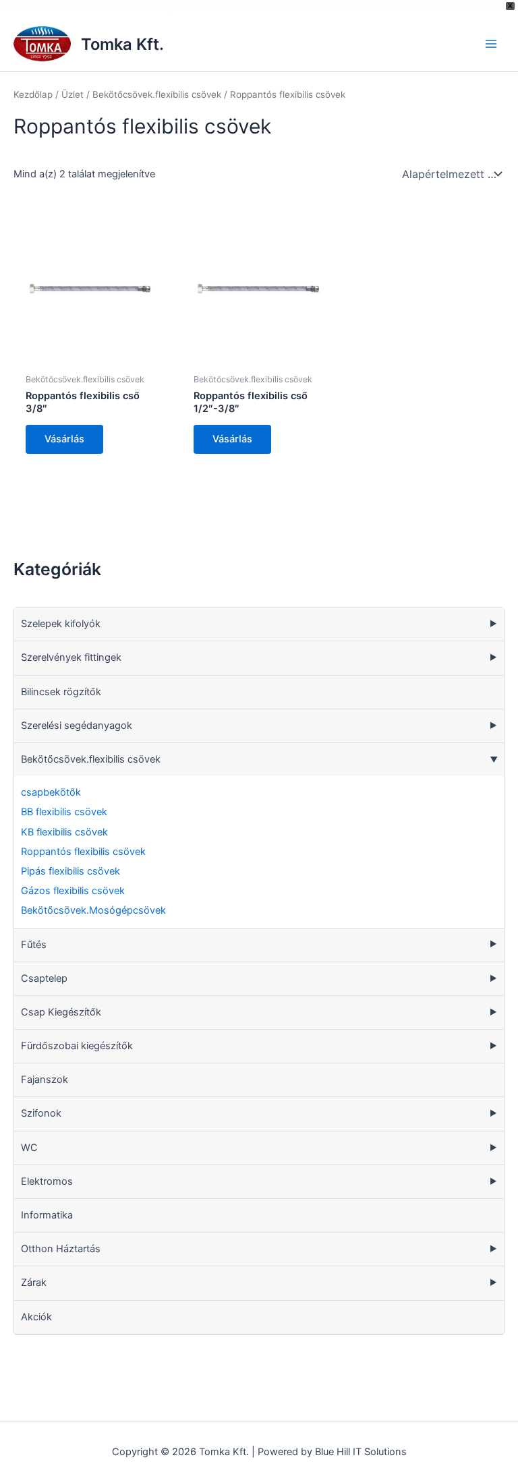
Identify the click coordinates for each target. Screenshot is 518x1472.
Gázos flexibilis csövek (73, 891)
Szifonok (41, 1113)
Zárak (34, 1282)
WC (29, 1148)
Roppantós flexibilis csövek (83, 852)
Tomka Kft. (122, 44)
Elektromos (47, 1181)
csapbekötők (51, 792)
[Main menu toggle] (491, 43)
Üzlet (72, 94)
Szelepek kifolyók (60, 624)
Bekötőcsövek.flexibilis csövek (91, 759)
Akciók (36, 1317)
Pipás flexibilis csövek (70, 871)
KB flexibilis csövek (64, 832)
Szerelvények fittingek (71, 657)
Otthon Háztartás (60, 1249)
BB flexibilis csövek (64, 812)
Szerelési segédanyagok (76, 725)
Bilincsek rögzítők (61, 692)
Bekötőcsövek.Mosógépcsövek (93, 910)
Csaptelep (44, 978)
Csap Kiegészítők (61, 1012)
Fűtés (34, 945)
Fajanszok (44, 1079)
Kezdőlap (33, 94)
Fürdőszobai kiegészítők (77, 1046)
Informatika (47, 1215)
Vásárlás (64, 439)
